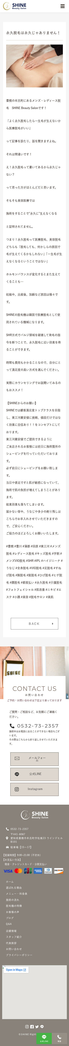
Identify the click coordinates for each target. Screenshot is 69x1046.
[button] (34, 623)
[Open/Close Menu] (62, 6)
